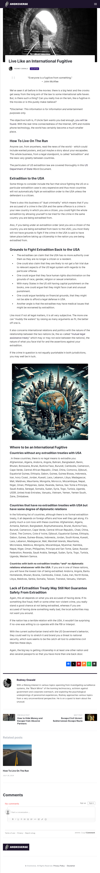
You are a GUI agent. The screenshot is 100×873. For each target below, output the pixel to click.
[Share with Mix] (84, 664)
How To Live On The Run (16, 770)
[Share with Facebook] (68, 664)
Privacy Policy (59, 866)
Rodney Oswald (21, 68)
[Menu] (94, 4)
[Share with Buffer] (94, 664)
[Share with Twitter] (73, 664)
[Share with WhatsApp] (89, 664)
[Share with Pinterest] (78, 664)
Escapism (34, 68)
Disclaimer (71, 866)
